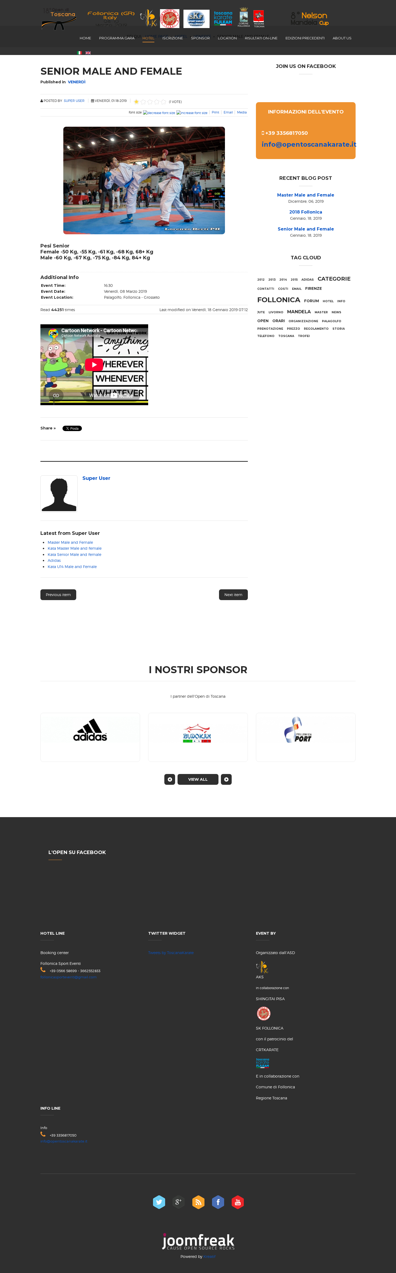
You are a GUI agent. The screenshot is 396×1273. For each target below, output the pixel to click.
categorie (334, 279)
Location (227, 38)
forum (311, 301)
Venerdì (76, 82)
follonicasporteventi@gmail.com (68, 977)
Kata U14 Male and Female (72, 566)
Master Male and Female (70, 542)
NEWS (336, 312)
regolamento (316, 329)
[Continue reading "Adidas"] (90, 737)
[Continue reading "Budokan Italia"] (198, 737)
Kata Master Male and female (75, 548)
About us (342, 38)
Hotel (148, 38)
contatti (265, 289)
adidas (307, 279)
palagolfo (331, 321)
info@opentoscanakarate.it (309, 144)
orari (278, 321)
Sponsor (200, 38)
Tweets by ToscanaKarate (171, 952)
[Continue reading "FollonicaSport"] (306, 737)
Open (263, 321)
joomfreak (198, 1241)
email (296, 289)
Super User (74, 101)
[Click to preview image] (144, 179)
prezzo (293, 329)
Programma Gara (116, 38)
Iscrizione (172, 38)
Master (321, 312)
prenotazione (270, 329)
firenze (313, 288)
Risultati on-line (261, 38)
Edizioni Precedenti (305, 38)
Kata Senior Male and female (74, 554)
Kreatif (209, 1256)
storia (338, 329)
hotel (328, 301)
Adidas (54, 560)
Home (85, 38)
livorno (276, 312)
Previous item (58, 594)
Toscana (286, 336)
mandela (299, 311)
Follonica (278, 299)
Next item (233, 594)
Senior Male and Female (306, 229)
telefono (266, 336)
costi (283, 289)
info (341, 301)
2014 (283, 279)
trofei (304, 336)
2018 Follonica (305, 212)
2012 (261, 279)
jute (261, 312)
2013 (272, 279)
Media (242, 112)
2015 (294, 279)
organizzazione (303, 321)
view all (198, 779)
